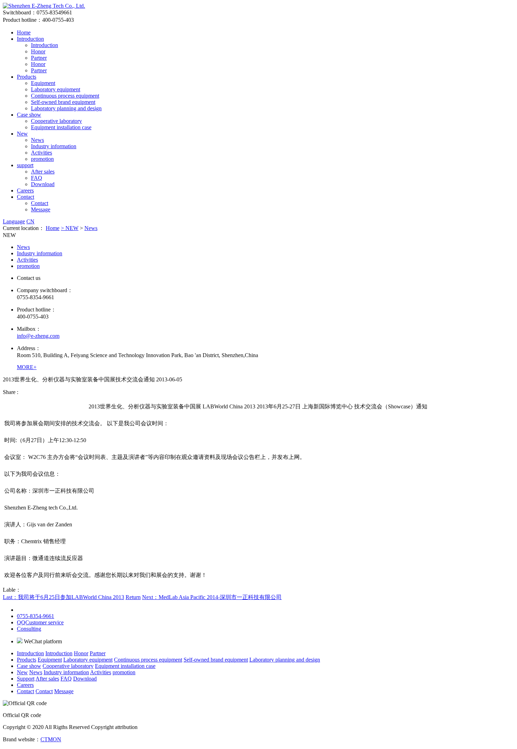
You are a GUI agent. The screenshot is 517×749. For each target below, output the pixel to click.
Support (25, 679)
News (37, 140)
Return (133, 597)
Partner (39, 58)
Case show (29, 115)
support (25, 165)
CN (30, 221)
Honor (38, 51)
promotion (42, 159)
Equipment (43, 83)
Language (14, 221)
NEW (71, 228)
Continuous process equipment (65, 96)
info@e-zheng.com (38, 336)
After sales (43, 172)
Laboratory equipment (55, 89)
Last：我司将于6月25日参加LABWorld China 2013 (63, 597)
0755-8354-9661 (35, 616)
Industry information (53, 146)
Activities (41, 153)
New (22, 134)
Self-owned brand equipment (63, 102)
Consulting (29, 629)
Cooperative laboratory (56, 121)
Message (40, 209)
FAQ (36, 178)
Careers (25, 190)
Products (26, 77)
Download (43, 184)
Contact (25, 197)
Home (24, 32)
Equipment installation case (61, 127)
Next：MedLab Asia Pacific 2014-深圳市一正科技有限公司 (212, 597)
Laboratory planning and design (66, 108)
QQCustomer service (40, 622)
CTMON (50, 739)
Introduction (30, 39)
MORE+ (27, 367)
